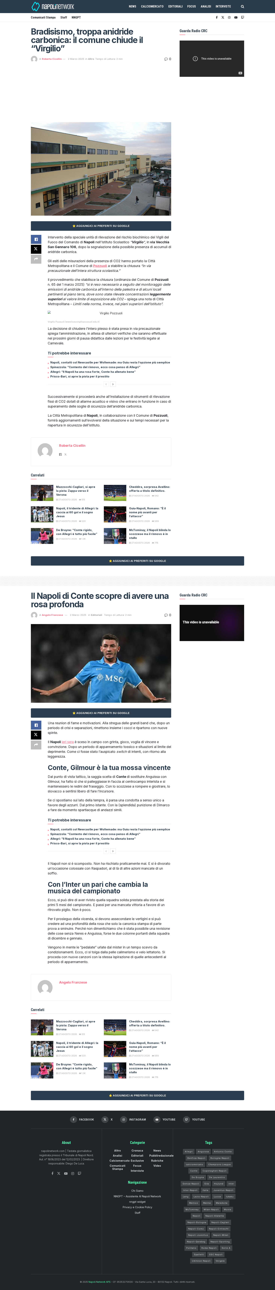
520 (83, 521)
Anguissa (203, 1151)
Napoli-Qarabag (196, 1241)
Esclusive (137, 1160)
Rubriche (157, 1160)
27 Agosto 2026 (67, 499)
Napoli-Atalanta (214, 1216)
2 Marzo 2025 (76, 58)
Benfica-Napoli (196, 1158)
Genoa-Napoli (191, 1183)
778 (156, 542)
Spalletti (199, 1254)
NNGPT (76, 17)
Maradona (221, 1203)
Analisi (206, 6)
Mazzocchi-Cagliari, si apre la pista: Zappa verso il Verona (75, 490)
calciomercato (194, 1164)
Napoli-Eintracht (219, 1228)
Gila (206, 1183)
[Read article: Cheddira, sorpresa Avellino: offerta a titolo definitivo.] (115, 493)
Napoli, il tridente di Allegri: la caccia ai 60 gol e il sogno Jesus (77, 512)
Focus (191, 6)
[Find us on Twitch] (79, 1174)
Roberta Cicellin (52, 58)
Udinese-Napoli (201, 1261)
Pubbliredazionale (161, 1155)
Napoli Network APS (99, 1281)
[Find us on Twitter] (58, 1173)
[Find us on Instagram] (229, 17)
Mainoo (193, 1203)
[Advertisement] (101, 90)
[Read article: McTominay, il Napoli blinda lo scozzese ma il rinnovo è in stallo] (115, 536)
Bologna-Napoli (219, 1158)
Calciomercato (152, 6)
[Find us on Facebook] (217, 17)
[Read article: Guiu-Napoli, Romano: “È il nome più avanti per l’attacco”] (115, 514)
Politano (191, 1248)
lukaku (230, 1196)
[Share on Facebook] (36, 239)
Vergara (220, 1261)
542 (156, 495)
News (132, 6)
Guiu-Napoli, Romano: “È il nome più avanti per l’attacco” (147, 512)
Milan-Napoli (211, 1209)
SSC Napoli (216, 1254)
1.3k (83, 539)
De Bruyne (198, 1177)
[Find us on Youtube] (235, 17)
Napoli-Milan (220, 1235)
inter (231, 1183)
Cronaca (137, 1150)
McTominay (192, 1209)
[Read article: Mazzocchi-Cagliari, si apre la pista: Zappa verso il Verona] (42, 493)
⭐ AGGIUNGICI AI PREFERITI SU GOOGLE (101, 225)
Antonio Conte (223, 1151)
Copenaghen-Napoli (215, 1170)
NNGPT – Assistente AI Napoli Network (137, 1196)
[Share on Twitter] (36, 249)
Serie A (226, 1248)
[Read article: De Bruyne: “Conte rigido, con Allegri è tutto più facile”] (42, 536)
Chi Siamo (137, 1190)
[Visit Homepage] (53, 6)
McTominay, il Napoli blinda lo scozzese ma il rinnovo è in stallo (150, 534)
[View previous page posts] (106, 384)
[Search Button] (242, 6)
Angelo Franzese (52, 614)
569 (156, 521)
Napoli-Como (196, 1228)
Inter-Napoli (190, 1190)
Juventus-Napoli (223, 1190)
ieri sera (68, 742)
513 (83, 499)
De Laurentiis (217, 1177)
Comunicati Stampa (43, 17)
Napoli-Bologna (196, 1222)
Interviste (223, 6)
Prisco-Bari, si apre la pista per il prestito (79, 376)
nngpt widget (137, 1201)
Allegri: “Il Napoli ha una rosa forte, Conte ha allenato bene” (93, 372)
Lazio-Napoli (201, 1196)
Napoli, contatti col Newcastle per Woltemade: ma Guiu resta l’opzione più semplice (110, 362)
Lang (186, 1196)
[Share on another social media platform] (36, 259)
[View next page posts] (113, 384)
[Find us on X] (222, 17)
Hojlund (218, 1183)
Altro (91, 58)
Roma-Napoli (209, 1248)
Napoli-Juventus (198, 1235)
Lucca (217, 1196)
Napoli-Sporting (220, 1241)
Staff (63, 17)
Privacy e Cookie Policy (137, 1207)
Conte (194, 1170)
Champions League (219, 1164)
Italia (205, 1190)
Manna (207, 1203)
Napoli (196, 1216)
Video (157, 1165)
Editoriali (175, 6)
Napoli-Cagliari (220, 1222)
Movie (227, 1209)
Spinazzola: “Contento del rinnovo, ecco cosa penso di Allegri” (95, 367)
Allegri (189, 1151)
